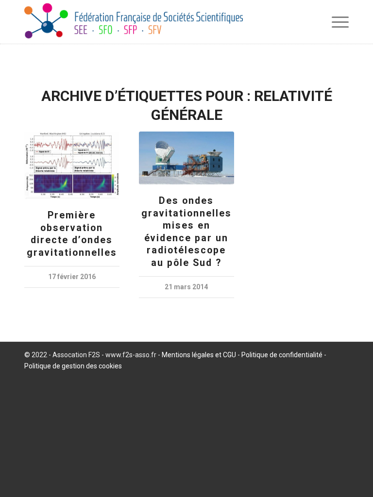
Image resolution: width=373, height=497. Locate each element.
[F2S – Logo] (133, 22)
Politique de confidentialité (281, 355)
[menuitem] (338, 22)
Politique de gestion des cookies (73, 366)
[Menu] (338, 22)
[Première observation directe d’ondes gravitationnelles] (71, 165)
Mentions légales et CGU (199, 355)
